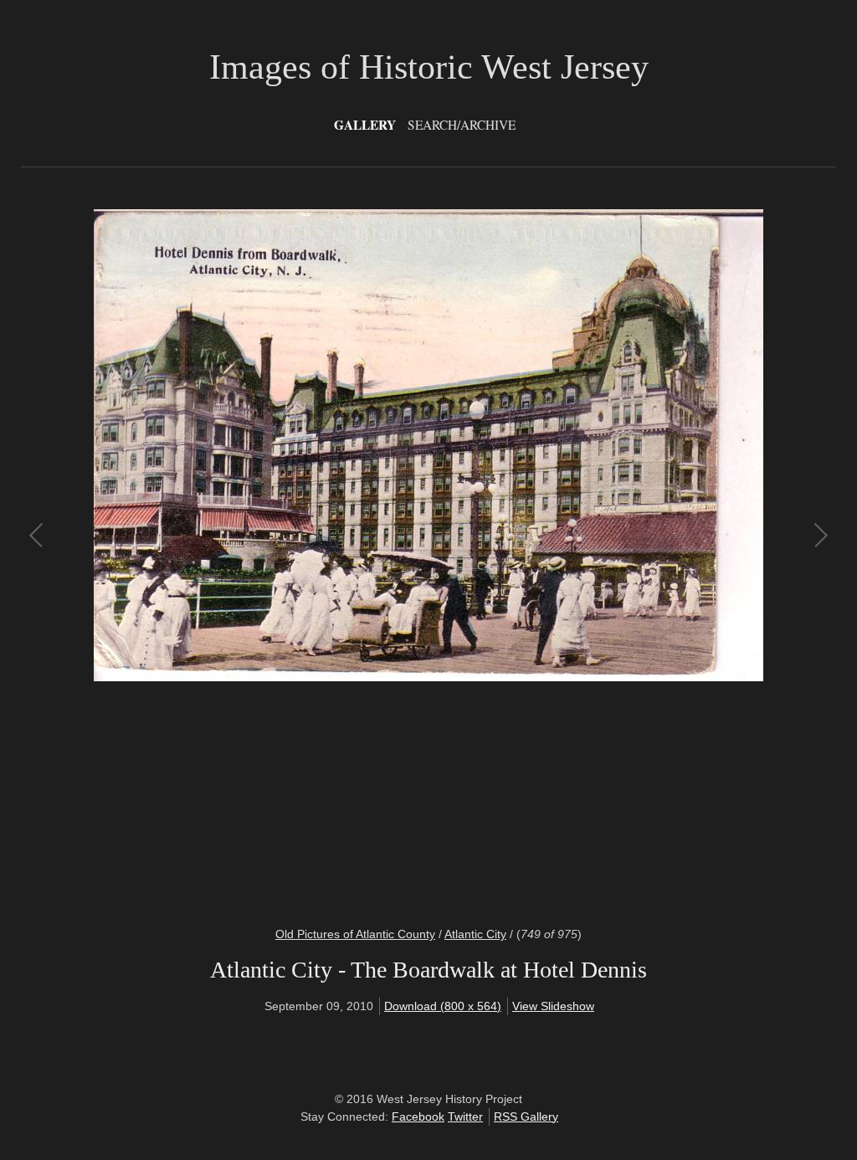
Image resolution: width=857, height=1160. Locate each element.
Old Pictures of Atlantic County (355, 934)
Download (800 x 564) (442, 1006)
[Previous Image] (233, 557)
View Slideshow (553, 1006)
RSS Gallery (526, 1116)
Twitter (465, 1116)
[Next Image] (624, 557)
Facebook (418, 1116)
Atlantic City (475, 934)
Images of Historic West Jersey (429, 67)
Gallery (365, 124)
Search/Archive (462, 124)
